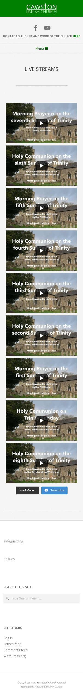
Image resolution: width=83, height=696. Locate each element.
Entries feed (12, 644)
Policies (9, 559)
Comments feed (15, 650)
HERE (76, 36)
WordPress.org (14, 656)
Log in (8, 638)
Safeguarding (13, 541)
